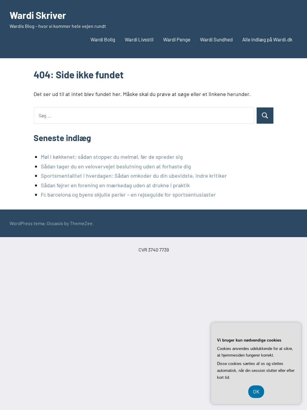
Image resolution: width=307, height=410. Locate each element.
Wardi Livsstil (139, 39)
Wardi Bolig (103, 39)
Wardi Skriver (38, 15)
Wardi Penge (176, 39)
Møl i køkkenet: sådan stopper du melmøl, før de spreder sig (112, 156)
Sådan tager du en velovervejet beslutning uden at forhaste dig (116, 166)
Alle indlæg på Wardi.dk (267, 39)
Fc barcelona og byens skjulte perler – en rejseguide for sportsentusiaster (128, 194)
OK (256, 391)
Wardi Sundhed (216, 39)
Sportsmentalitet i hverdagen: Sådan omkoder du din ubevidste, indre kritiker (134, 175)
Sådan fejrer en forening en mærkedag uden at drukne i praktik (115, 185)
